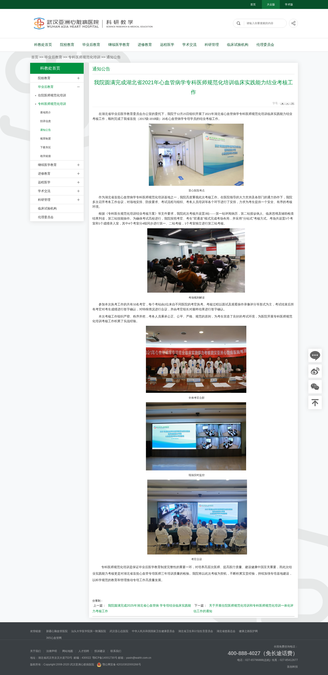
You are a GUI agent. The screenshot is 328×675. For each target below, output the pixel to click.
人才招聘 (83, 651)
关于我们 (35, 651)
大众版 (271, 4)
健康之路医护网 (248, 631)
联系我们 (115, 651)
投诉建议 (99, 651)
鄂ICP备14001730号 (104, 657)
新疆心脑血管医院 (57, 631)
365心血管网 (54, 637)
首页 (253, 4)
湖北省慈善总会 (226, 631)
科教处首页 (43, 45)
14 (292, 103)
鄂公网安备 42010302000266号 (121, 664)
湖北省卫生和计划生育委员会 (195, 631)
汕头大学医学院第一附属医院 (88, 631)
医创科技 (292, 666)
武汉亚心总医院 (119, 631)
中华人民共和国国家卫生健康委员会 (153, 631)
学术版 (289, 4)
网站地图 (67, 651)
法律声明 (51, 651)
